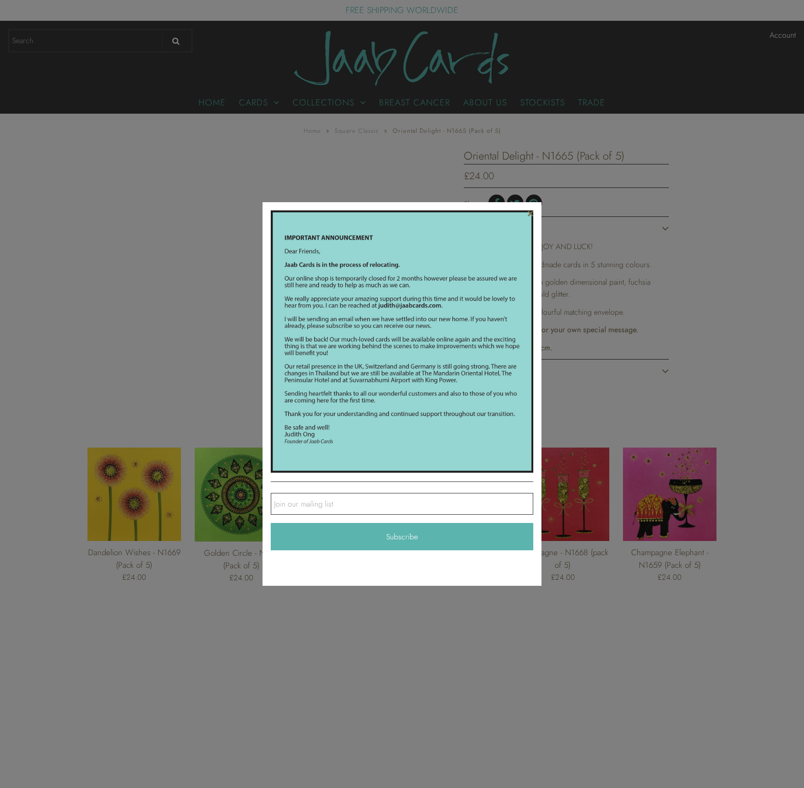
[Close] (530, 213)
